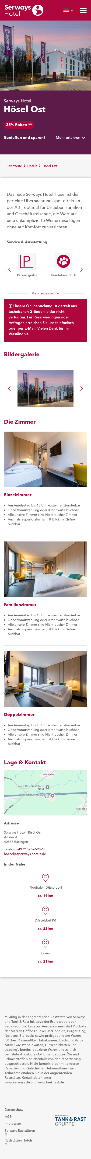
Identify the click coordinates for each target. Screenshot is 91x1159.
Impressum (13, 1123)
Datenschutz (14, 1109)
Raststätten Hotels (18, 1141)
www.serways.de (17, 1082)
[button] (46, 388)
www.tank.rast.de (51, 1082)
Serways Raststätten (20, 1132)
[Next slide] (81, 269)
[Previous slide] (9, 269)
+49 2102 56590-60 (30, 849)
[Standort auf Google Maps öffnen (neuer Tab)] (45, 792)
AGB (8, 1116)
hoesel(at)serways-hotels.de (25, 854)
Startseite (14, 166)
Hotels (32, 166)
